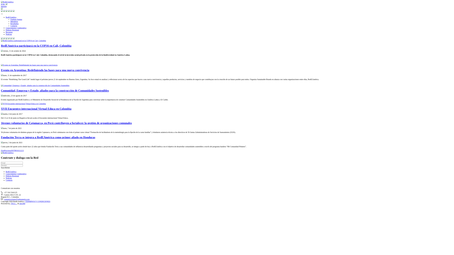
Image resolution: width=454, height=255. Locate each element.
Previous (7, 151)
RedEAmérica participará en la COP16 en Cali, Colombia (36, 45)
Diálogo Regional (12, 30)
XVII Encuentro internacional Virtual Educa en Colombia (36, 108)
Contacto (13, 26)
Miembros (14, 22)
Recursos (9, 32)
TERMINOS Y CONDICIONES (37, 201)
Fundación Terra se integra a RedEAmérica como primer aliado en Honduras (48, 137)
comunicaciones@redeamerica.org (17, 199)
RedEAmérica (11, 17)
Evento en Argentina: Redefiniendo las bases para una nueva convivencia (45, 70)
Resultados (14, 24)
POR (3, 4)
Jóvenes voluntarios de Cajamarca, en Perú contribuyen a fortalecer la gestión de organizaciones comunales (66, 123)
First (2, 151)
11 (19, 151)
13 (23, 151)
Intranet (4, 6)
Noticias (9, 34)
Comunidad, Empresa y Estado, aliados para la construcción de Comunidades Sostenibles (55, 90)
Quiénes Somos (16, 19)
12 (21, 151)
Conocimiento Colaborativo (16, 28)
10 (17, 151)
